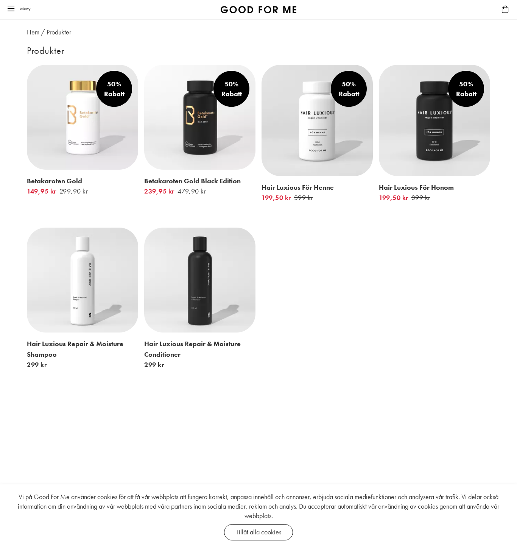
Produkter (59, 32)
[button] (11, 9)
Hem (33, 32)
